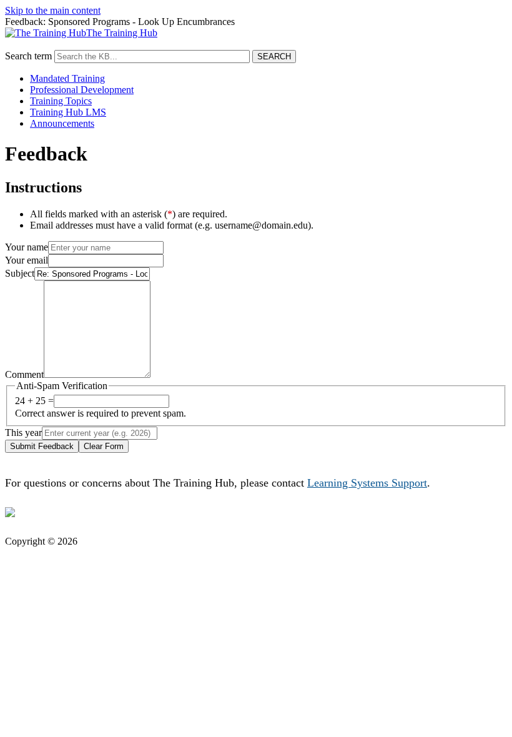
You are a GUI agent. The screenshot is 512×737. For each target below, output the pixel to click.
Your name (26, 247)
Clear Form (104, 446)
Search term (28, 56)
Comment (24, 374)
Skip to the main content (53, 10)
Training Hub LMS (68, 112)
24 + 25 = (34, 400)
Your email (26, 260)
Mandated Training (67, 78)
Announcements (62, 123)
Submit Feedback (42, 446)
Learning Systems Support (367, 483)
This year (23, 432)
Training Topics (61, 101)
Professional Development (82, 89)
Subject (19, 273)
